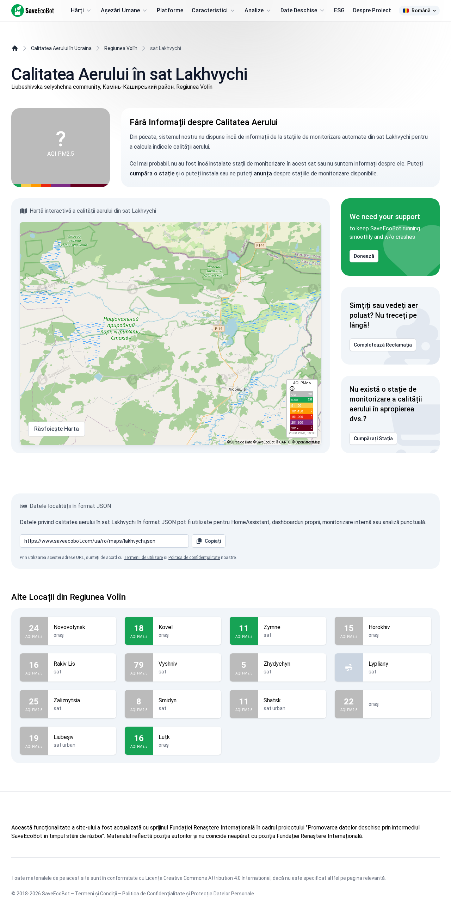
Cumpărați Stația (373, 438)
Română (421, 10)
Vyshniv (168, 663)
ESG (339, 10)
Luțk (164, 737)
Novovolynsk (69, 627)
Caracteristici (210, 10)
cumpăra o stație (152, 173)
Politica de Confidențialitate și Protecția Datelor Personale (188, 893)
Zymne (272, 627)
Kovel (166, 627)
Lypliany (378, 663)
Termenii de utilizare (143, 557)
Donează (364, 256)
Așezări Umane (120, 10)
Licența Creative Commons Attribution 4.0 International (208, 878)
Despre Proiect (372, 10)
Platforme (170, 10)
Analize (254, 10)
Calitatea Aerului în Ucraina (61, 48)
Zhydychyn (277, 663)
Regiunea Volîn (120, 48)
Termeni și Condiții (96, 893)
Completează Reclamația (383, 345)
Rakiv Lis (64, 663)
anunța (263, 173)
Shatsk (272, 700)
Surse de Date (241, 442)
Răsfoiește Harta (56, 428)
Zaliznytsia (67, 700)
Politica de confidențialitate (194, 557)
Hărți (77, 10)
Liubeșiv (64, 737)
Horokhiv (379, 627)
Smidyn (168, 700)
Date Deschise (298, 10)
